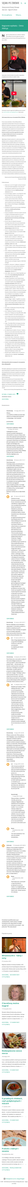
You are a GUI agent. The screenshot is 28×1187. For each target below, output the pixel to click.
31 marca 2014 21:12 (19, 638)
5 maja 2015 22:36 (19, 764)
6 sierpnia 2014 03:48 (19, 657)
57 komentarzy (14, 1070)
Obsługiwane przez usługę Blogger (14, 1178)
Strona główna (7, 15)
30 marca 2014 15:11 (19, 460)
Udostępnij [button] (5, 399)
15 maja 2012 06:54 (13, 429)
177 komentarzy (14, 1022)
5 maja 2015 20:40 (19, 733)
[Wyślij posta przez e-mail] (17, 394)
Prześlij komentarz (15, 1167)
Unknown (9, 845)
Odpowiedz (10, 424)
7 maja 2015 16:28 (17, 796)
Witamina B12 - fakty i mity (12, 956)
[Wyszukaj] (21, 3)
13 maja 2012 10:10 (19, 410)
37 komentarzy (14, 1120)
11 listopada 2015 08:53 (19, 845)
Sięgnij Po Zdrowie (10, 3)
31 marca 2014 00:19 (19, 496)
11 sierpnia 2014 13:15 (20, 684)
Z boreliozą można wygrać (10, 1004)
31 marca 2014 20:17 (19, 622)
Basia (12, 828)
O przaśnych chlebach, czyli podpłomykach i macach (12, 1101)
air (12, 496)
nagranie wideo (6, 396)
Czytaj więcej (6, 977)
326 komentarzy (14, 974)
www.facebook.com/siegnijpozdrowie (10, 112)
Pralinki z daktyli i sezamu (10, 1149)
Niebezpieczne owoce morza (12, 1052)
